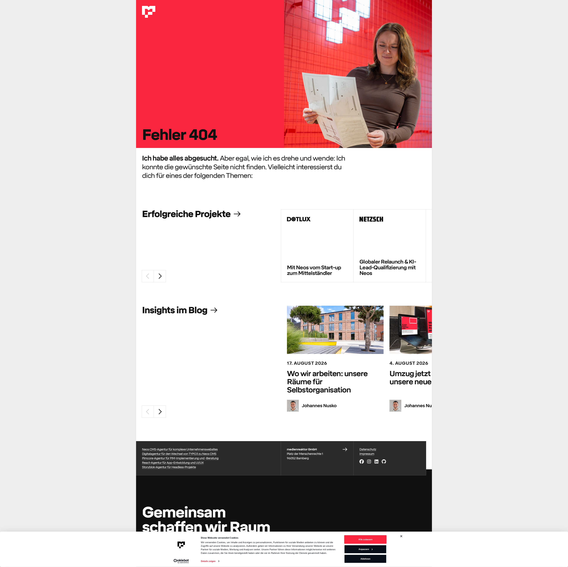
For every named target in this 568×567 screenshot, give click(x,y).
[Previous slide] (148, 276)
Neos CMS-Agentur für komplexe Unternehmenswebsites (180, 449)
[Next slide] (160, 276)
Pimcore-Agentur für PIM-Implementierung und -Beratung (180, 458)
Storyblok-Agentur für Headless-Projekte (169, 467)
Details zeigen (208, 561)
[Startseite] (148, 12)
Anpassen (364, 549)
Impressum (366, 454)
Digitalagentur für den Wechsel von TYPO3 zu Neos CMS (179, 454)
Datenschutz (367, 449)
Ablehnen (365, 559)
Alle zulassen (365, 539)
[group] (317, 246)
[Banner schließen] (401, 536)
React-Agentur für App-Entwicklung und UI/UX (173, 462)
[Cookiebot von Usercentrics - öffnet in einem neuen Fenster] (181, 561)
